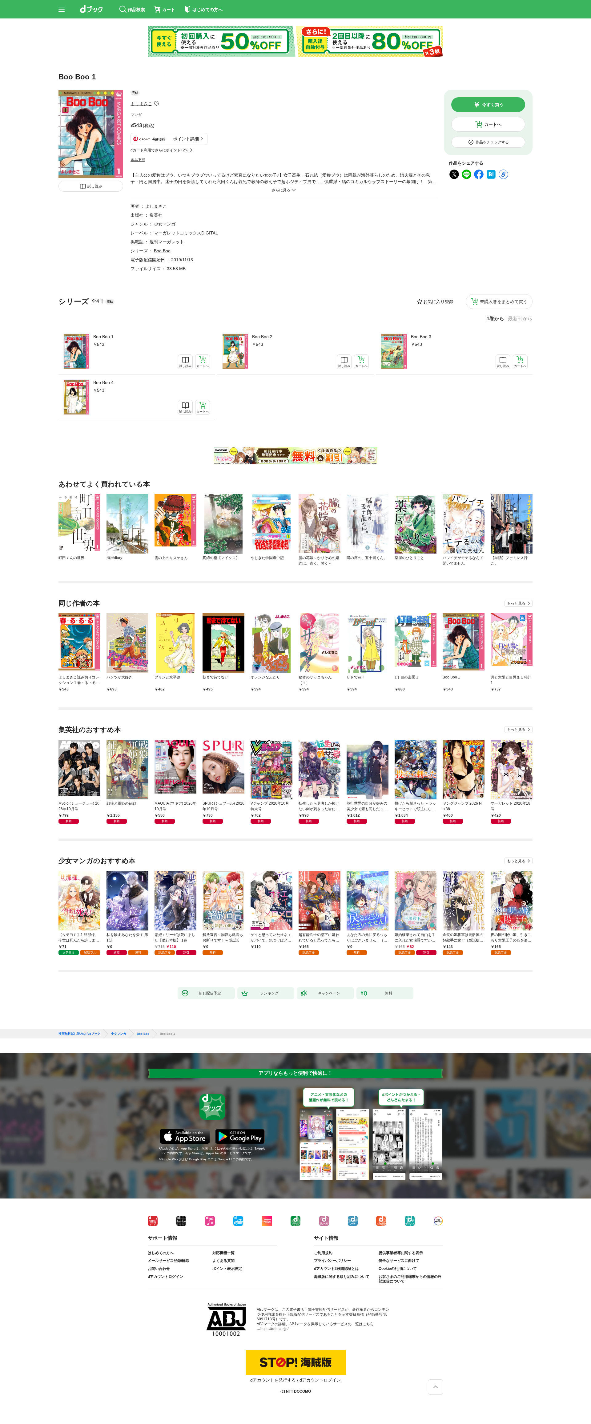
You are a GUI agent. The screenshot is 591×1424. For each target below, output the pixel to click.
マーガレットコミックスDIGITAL (186, 232)
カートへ (492, 124)
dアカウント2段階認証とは (336, 1268)
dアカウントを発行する (273, 1380)
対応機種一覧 (223, 1253)
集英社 (156, 215)
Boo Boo (162, 250)
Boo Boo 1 (103, 336)
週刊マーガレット (167, 241)
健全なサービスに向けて (399, 1260)
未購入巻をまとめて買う (503, 301)
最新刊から (520, 318)
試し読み (94, 186)
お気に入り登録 (438, 301)
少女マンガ (164, 224)
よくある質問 (223, 1260)
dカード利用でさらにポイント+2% (159, 150)
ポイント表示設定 (227, 1268)
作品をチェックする (492, 142)
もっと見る (516, 603)
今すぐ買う (493, 104)
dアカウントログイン (165, 1276)
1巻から (495, 318)
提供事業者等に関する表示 (401, 1253)
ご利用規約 (323, 1253)
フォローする (156, 104)
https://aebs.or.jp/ (274, 1329)
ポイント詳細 (186, 138)
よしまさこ (141, 103)
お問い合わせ (159, 1268)
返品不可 (138, 160)
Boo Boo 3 (421, 336)
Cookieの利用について (398, 1268)
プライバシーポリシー (332, 1260)
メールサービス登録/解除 (168, 1260)
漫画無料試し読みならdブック (79, 1033)
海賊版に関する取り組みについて (341, 1276)
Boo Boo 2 (262, 336)
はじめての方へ (161, 1253)
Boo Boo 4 (103, 382)
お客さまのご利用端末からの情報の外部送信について (410, 1279)
